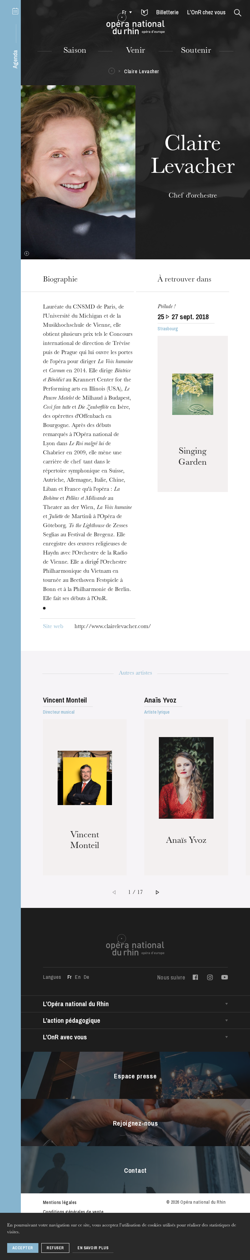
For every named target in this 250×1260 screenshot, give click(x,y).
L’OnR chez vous (206, 12)
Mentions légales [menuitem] (60, 1202)
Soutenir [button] (196, 51)
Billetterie (167, 12)
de (86, 976)
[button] (144, 13)
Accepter (22, 1248)
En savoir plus (92, 1248)
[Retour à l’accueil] (135, 24)
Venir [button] (135, 51)
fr (124, 12)
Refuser (55, 1248)
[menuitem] (125, 12)
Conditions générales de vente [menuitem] (73, 1212)
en (77, 976)
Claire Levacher (141, 71)
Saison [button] (74, 51)
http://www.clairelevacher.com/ (113, 627)
